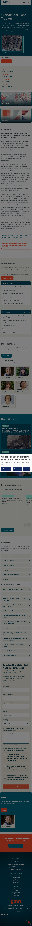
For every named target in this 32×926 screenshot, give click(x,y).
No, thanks (17, 469)
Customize (6, 469)
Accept (26, 469)
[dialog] (16, 463)
